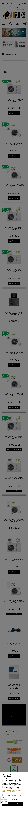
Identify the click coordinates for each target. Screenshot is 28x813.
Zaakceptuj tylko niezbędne (13, 795)
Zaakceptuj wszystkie (13, 803)
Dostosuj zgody (12, 799)
